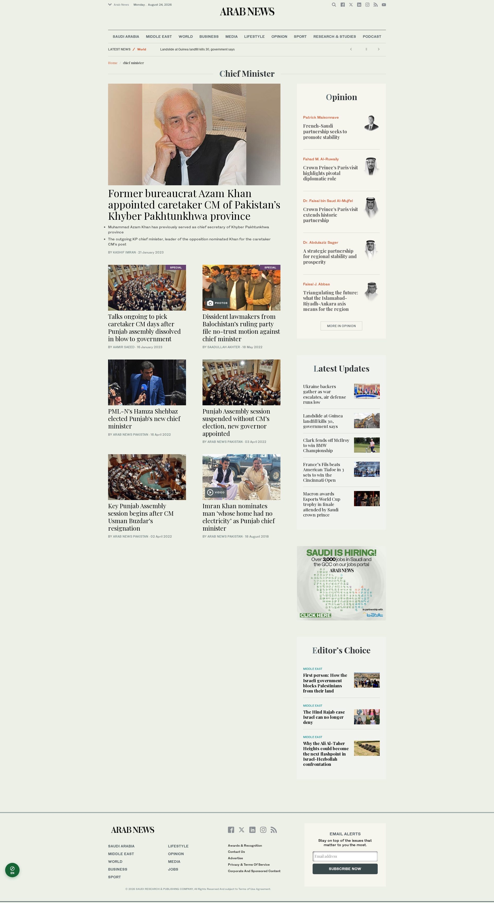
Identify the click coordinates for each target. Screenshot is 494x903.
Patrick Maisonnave (321, 117)
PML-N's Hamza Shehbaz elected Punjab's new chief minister (144, 418)
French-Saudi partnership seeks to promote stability (325, 131)
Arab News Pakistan (130, 434)
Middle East (159, 36)
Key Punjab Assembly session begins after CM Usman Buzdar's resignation (141, 517)
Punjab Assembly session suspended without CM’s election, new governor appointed (236, 422)
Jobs (173, 869)
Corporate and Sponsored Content (254, 871)
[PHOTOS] (241, 287)
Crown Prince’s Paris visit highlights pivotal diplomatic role (330, 173)
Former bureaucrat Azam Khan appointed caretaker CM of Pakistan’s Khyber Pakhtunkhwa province (194, 204)
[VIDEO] (241, 476)
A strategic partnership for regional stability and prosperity (330, 256)
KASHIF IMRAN (124, 252)
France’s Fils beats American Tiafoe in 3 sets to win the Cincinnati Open (323, 472)
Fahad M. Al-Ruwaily (321, 159)
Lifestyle (254, 36)
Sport (300, 36)
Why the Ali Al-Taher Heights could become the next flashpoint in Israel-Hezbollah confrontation (326, 753)
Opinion (279, 36)
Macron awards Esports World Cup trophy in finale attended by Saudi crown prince (321, 504)
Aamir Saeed (124, 347)
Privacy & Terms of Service (249, 864)
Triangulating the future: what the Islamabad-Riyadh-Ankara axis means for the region (330, 301)
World (186, 36)
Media (231, 36)
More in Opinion (341, 326)
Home (113, 62)
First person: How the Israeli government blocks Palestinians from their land (325, 683)
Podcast (372, 36)
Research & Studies (334, 36)
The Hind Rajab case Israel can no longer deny (324, 717)
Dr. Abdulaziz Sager (320, 242)
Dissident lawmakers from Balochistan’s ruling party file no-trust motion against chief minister (241, 327)
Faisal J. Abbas (316, 284)
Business (209, 36)
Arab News (121, 4)
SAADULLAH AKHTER (223, 347)
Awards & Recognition (245, 845)
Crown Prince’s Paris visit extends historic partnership (330, 214)
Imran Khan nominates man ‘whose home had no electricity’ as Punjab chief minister (238, 517)
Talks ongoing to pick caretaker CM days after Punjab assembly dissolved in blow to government (144, 327)
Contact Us (236, 852)
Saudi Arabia (126, 36)
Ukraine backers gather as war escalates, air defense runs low (324, 394)
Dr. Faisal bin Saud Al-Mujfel (328, 200)
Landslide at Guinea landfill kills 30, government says (197, 49)
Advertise (235, 858)
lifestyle (178, 846)
